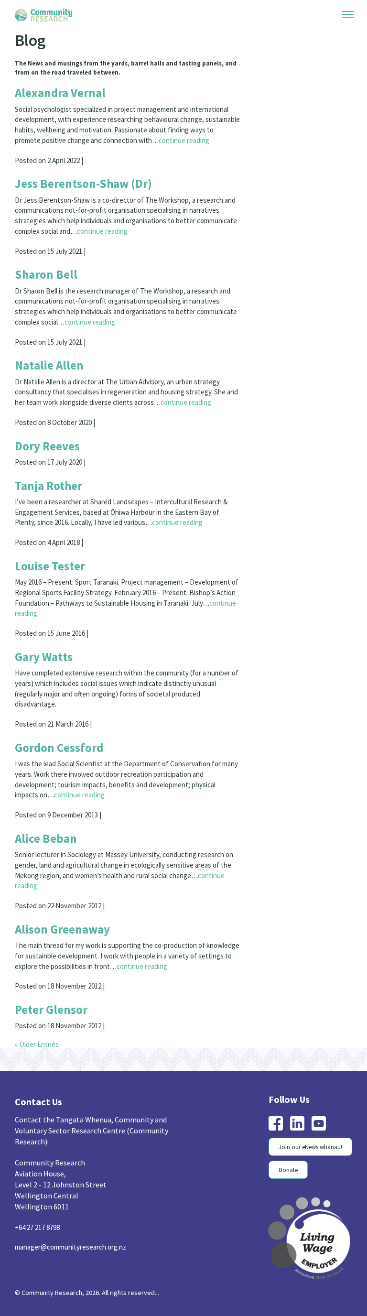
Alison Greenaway (65, 996)
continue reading (65, 158)
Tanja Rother (50, 530)
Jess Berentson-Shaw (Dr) (87, 202)
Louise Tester (51, 614)
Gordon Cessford (62, 805)
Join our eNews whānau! (308, 1231)
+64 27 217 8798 (40, 1311)
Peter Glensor (53, 1091)
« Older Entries (39, 1128)
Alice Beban (46, 901)
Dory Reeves (49, 489)
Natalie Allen (50, 393)
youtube (314, 1207)
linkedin (292, 1207)
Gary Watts (46, 710)
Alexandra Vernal (63, 96)
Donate (284, 1254)
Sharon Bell (47, 298)
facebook (271, 1207)
